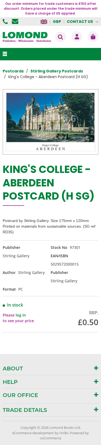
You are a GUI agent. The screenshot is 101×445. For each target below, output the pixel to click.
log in (21, 315)
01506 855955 (6, 21)
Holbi (64, 432)
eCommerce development (33, 432)
